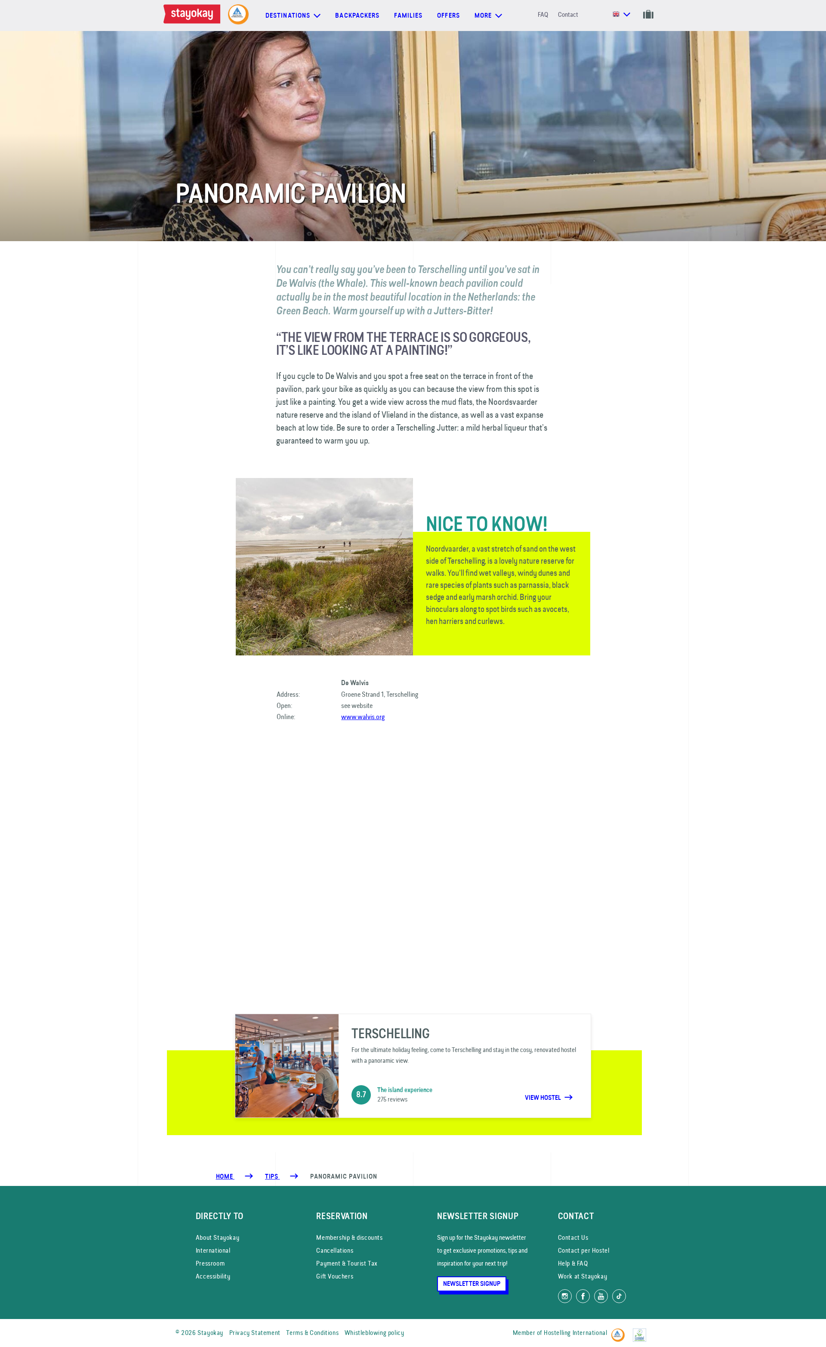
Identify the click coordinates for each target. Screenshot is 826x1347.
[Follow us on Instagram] (565, 1296)
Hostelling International (575, 1332)
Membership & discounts (349, 1237)
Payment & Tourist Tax (347, 1263)
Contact (568, 14)
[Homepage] (193, 15)
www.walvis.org (363, 716)
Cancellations (334, 1250)
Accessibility (213, 1276)
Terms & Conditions (312, 1332)
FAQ (543, 14)
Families (408, 15)
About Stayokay (217, 1237)
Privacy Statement (254, 1332)
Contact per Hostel (584, 1250)
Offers (448, 15)
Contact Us (573, 1237)
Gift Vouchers (334, 1276)
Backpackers (357, 15)
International (213, 1250)
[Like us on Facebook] (583, 1296)
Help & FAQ (573, 1263)
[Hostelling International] (620, 1331)
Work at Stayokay (582, 1276)
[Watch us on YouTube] (601, 1296)
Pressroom (210, 1263)
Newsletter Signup (471, 1284)
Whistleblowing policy (374, 1332)
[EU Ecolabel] (641, 1331)
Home (225, 1176)
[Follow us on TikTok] (619, 1296)
